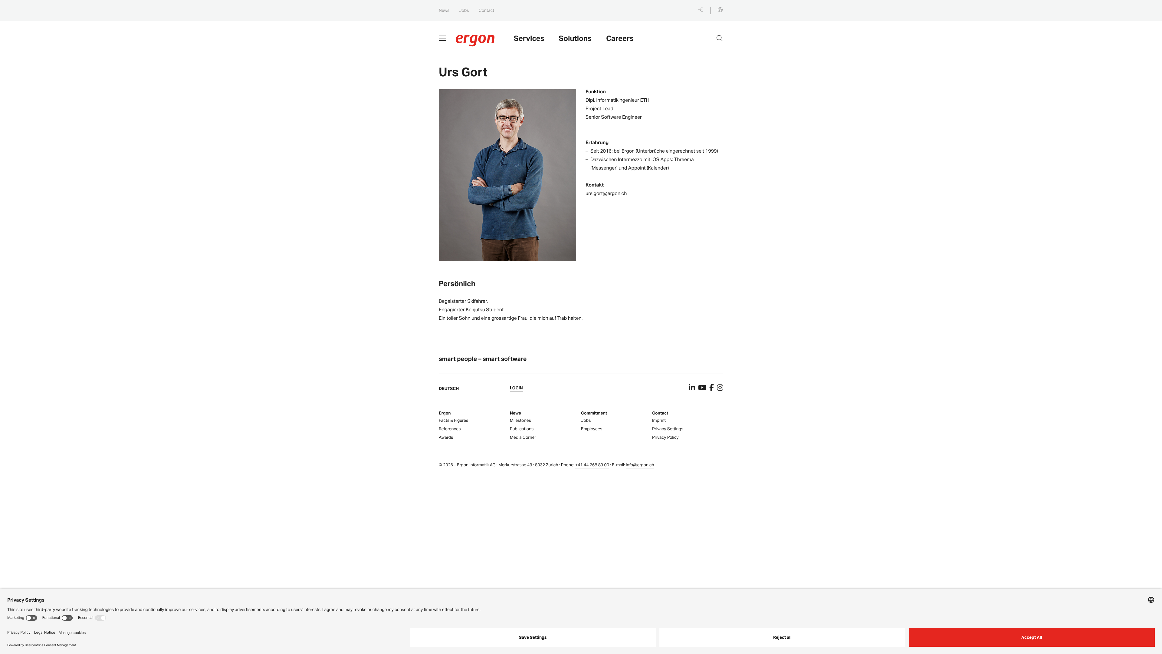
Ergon (445, 413)
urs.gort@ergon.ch (606, 193)
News (444, 10)
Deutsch (449, 388)
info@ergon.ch (640, 464)
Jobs (464, 10)
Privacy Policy (665, 437)
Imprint (659, 420)
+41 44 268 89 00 (592, 464)
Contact (486, 10)
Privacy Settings (667, 428)
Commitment (594, 413)
